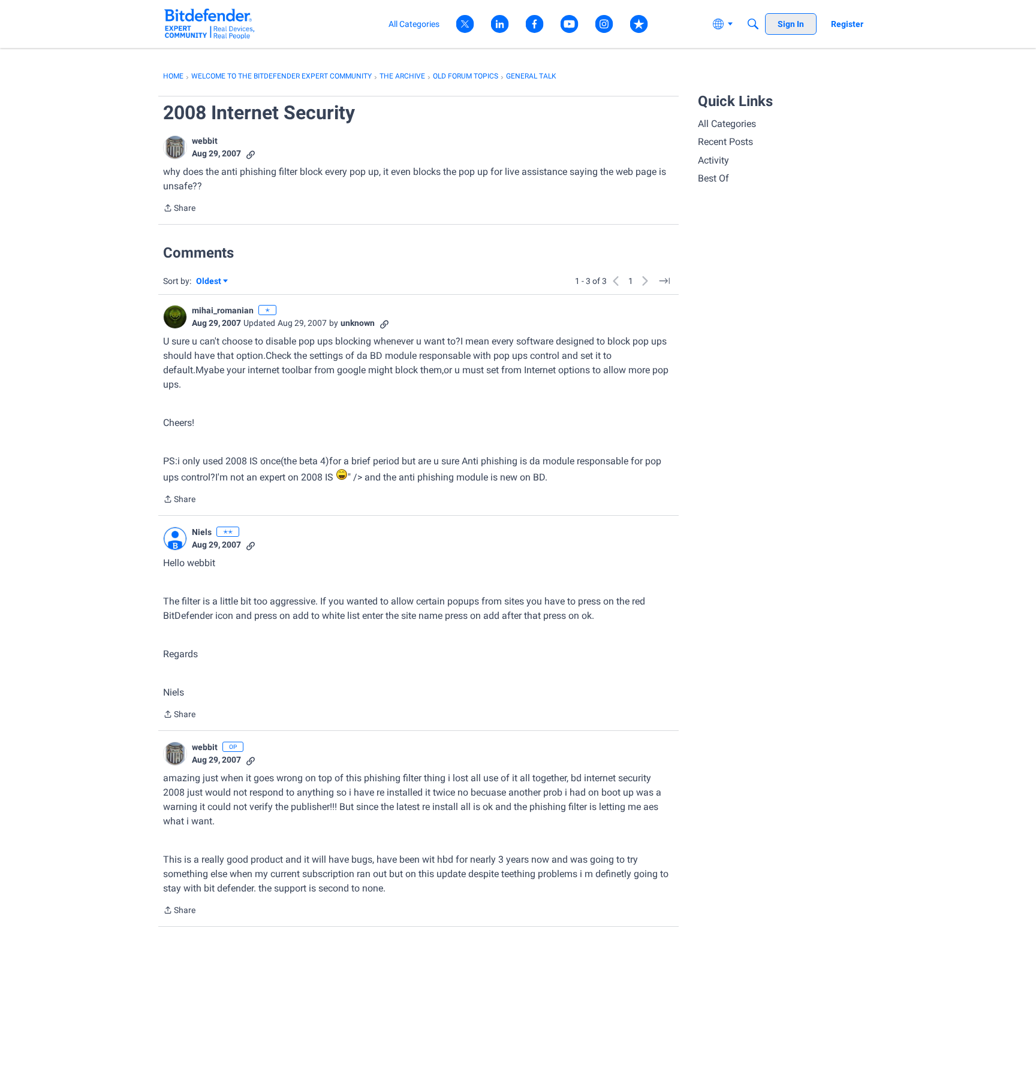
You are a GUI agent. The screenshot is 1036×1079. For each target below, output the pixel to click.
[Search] (753, 24)
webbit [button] (205, 141)
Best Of (713, 178)
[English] (209, 24)
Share (179, 209)
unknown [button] (358, 323)
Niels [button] (202, 532)
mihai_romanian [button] (223, 310)
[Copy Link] (250, 153)
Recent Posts (725, 141)
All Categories (727, 123)
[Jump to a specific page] (664, 281)
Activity (713, 160)
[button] (175, 147)
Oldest (209, 282)
